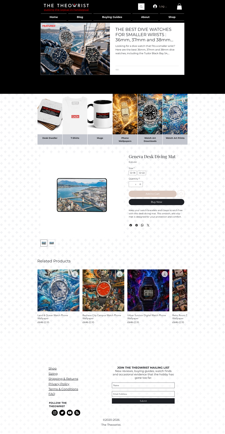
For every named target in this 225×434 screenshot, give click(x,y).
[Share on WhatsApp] (142, 225)
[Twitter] (62, 413)
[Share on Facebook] (131, 225)
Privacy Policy (59, 384)
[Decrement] (131, 184)
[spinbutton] (136, 184)
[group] (112, 297)
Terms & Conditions (63, 389)
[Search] (141, 6)
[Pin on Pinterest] (136, 225)
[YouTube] (70, 413)
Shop (53, 368)
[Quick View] (58, 290)
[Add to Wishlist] (181, 194)
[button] (179, 6)
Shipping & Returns (63, 379)
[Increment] (140, 184)
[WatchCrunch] (77, 413)
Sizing (53, 374)
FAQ (52, 394)
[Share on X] (148, 225)
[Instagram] (55, 413)
